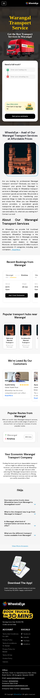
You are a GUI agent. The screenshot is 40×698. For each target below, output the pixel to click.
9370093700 (13, 681)
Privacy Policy (7, 640)
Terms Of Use (7, 655)
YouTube (26, 641)
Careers (5, 662)
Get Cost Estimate (16, 295)
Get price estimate (20, 116)
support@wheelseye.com (16, 678)
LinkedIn (26, 637)
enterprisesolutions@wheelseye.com (15, 685)
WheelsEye (17, 694)
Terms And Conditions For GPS (10, 635)
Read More (9, 395)
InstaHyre (26, 644)
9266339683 (25, 689)
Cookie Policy (7, 658)
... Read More (15, 250)
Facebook (26, 634)
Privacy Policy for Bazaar (9, 650)
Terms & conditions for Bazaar (10, 644)
